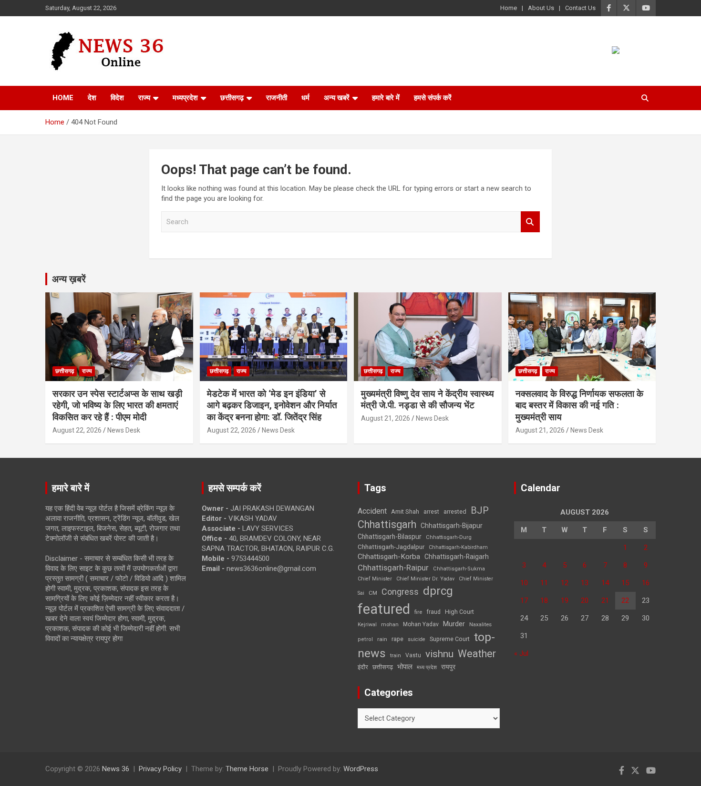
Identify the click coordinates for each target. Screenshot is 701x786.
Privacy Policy (160, 769)
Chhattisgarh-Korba (389, 556)
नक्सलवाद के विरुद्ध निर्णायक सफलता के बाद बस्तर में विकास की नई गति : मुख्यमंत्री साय (579, 405)
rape (397, 638)
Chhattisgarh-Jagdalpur (391, 546)
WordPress (360, 769)
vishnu (439, 654)
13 (584, 583)
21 (605, 600)
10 (524, 583)
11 (544, 583)
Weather (477, 654)
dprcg (438, 591)
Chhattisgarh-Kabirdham (458, 547)
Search (530, 222)
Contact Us (580, 7)
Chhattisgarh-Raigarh (456, 556)
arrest (431, 511)
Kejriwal (367, 624)
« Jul (521, 653)
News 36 (115, 769)
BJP (480, 510)
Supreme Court (450, 638)
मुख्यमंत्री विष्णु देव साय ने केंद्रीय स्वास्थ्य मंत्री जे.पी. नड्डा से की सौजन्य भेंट (427, 399)
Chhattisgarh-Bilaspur (390, 536)
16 (645, 583)
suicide (416, 639)
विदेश (117, 97)
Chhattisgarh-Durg (449, 537)
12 (564, 583)
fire (418, 612)
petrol (365, 639)
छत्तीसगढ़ (232, 97)
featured (384, 609)
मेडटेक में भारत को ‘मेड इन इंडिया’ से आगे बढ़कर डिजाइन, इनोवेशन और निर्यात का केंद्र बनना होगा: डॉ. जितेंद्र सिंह (272, 405)
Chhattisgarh (387, 524)
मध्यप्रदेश (185, 97)
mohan (390, 624)
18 (544, 600)
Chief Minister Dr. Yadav (425, 579)
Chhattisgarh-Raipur (393, 567)
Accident (372, 511)
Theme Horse (247, 769)
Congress (400, 592)
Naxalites (480, 624)
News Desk (123, 430)
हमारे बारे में (386, 97)
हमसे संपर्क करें (433, 97)
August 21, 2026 (385, 418)
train (395, 655)
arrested (454, 511)
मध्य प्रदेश (427, 667)
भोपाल (404, 666)
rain (382, 639)
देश (92, 97)
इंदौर (363, 667)
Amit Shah (405, 511)
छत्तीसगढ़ (382, 667)
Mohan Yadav (421, 624)
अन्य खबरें (337, 97)
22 (625, 600)
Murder (454, 624)
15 (625, 583)
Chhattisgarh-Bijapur (452, 525)
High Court (459, 611)
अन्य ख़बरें (69, 279)
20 (584, 600)
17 (524, 600)
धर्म (305, 97)
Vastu (413, 655)
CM (373, 593)
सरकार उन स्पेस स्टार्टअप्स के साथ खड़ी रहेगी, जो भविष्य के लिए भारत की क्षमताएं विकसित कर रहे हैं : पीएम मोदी (117, 405)
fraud (433, 612)
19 (564, 600)
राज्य (144, 97)
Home (508, 7)
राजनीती (276, 97)
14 (605, 583)
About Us (541, 7)
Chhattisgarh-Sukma (459, 569)
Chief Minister (375, 579)
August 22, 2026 (77, 430)
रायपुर (448, 667)
